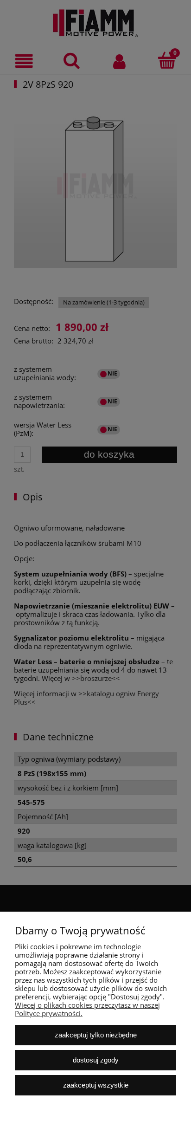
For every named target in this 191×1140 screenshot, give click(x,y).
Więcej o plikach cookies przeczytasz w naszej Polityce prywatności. (87, 1009)
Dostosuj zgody (96, 1060)
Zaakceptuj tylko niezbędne (96, 1035)
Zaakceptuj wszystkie (95, 1085)
